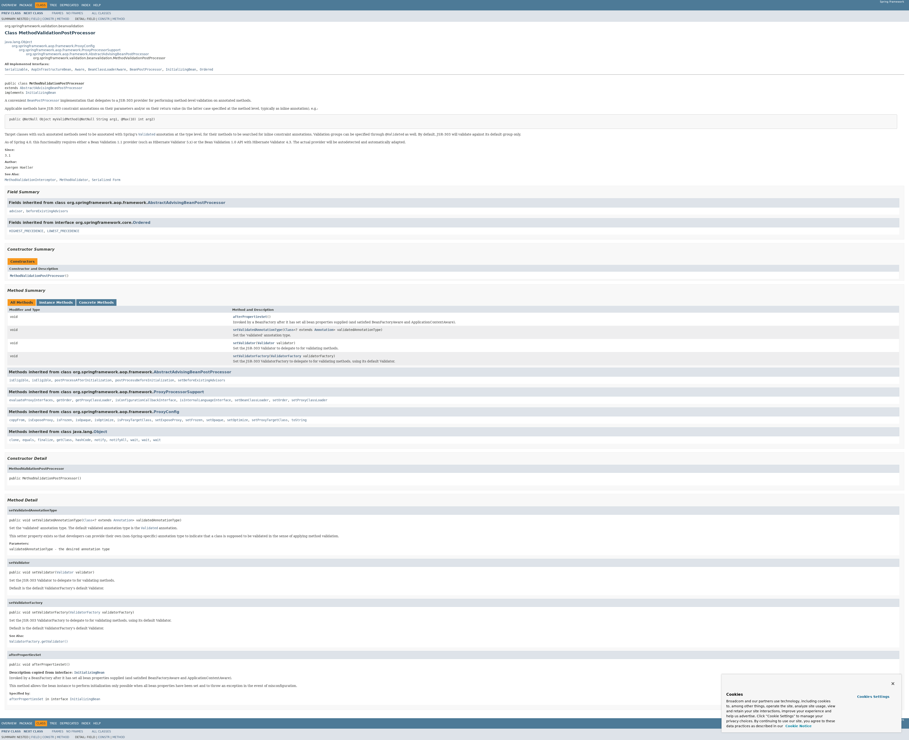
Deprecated (69, 5)
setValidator (244, 343)
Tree (53, 5)
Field (35, 19)
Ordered (206, 69)
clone (14, 440)
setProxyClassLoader (309, 400)
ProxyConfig (166, 412)
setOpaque (214, 420)
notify (100, 440)
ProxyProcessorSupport (179, 392)
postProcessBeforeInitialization (144, 380)
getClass (64, 440)
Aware (79, 69)
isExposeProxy (40, 420)
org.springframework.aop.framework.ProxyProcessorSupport (69, 50)
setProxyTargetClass (270, 420)
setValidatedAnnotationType (257, 330)
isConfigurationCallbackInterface (145, 400)
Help (97, 5)
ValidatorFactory (286, 356)
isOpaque (83, 420)
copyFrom (16, 420)
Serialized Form (106, 180)
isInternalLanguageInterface (205, 400)
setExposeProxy (168, 420)
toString (299, 420)
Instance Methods (56, 302)
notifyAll (118, 440)
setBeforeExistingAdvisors (201, 380)
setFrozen (193, 420)
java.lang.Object (18, 42)
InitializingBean (181, 69)
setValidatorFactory (251, 356)
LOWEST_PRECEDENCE (63, 231)
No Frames (74, 13)
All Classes (101, 13)
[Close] (893, 683)
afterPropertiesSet (250, 317)
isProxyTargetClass (134, 420)
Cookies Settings (873, 697)
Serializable (16, 69)
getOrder (64, 400)
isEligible (18, 380)
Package (25, 5)
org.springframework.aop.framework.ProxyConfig (53, 46)
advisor (15, 211)
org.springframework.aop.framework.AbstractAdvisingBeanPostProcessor (87, 54)
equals (28, 440)
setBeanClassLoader (252, 400)
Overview (9, 5)
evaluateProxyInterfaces (31, 400)
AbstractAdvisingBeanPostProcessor (51, 88)
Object (100, 431)
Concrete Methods (96, 302)
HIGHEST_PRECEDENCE (26, 231)
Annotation (323, 330)
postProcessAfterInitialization (83, 380)
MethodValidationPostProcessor (37, 276)
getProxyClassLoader (93, 400)
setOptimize (237, 420)
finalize (45, 440)
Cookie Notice (798, 726)
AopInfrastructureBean (51, 69)
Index (85, 5)
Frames (57, 13)
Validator (266, 343)
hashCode (83, 440)
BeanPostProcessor (146, 69)
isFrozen (64, 420)
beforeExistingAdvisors (47, 211)
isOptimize (103, 420)
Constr (48, 19)
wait (134, 440)
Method (63, 19)
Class (289, 330)
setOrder (280, 400)
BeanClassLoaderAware (107, 69)
